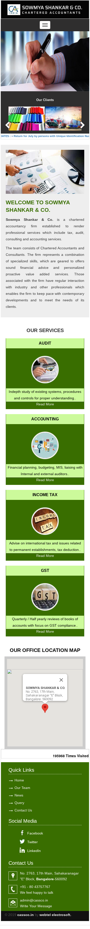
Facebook (35, 833)
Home (19, 780)
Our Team (22, 788)
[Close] (61, 680)
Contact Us (23, 810)
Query (19, 803)
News (18, 795)
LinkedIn (34, 851)
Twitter (32, 842)
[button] (45, 708)
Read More (45, 404)
